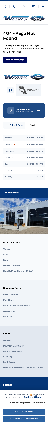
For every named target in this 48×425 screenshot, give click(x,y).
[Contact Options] (33, 6)
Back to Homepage (15, 60)
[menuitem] (24, 257)
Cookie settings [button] (32, 397)
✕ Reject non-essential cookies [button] (24, 419)
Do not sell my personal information (27, 403)
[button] (4, 6)
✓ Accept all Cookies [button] (24, 412)
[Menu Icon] (43, 6)
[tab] (14, 125)
